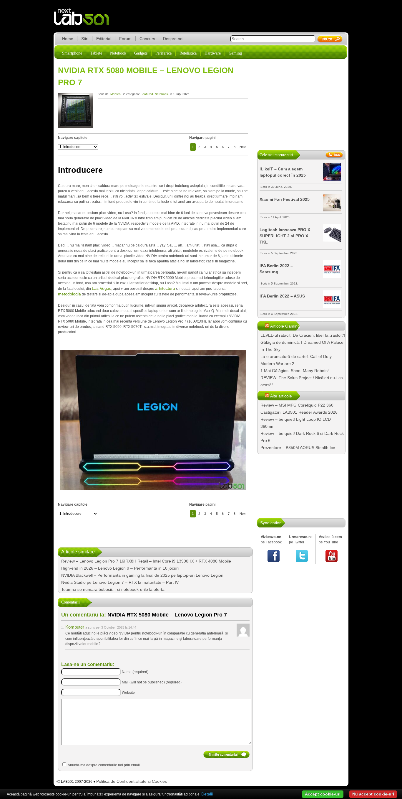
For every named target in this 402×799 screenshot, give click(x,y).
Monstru (115, 94)
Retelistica (188, 53)
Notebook (118, 53)
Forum (125, 38)
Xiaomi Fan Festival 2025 (285, 199)
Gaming (235, 53)
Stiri (84, 38)
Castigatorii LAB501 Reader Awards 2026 (299, 412)
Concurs (147, 38)
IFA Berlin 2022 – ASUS (282, 296)
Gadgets (140, 53)
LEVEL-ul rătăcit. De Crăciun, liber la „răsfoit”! (302, 335)
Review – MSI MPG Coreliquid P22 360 (296, 405)
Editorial (103, 38)
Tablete (96, 53)
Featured (147, 94)
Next (243, 147)
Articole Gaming (285, 326)
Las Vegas (101, 288)
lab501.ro (84, 20)
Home (67, 38)
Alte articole (281, 396)
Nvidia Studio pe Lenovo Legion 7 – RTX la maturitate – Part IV (120, 582)
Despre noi (173, 38)
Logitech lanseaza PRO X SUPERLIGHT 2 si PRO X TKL (285, 235)
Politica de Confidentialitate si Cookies (131, 781)
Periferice (163, 53)
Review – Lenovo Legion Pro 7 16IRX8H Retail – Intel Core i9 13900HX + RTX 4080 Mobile (146, 561)
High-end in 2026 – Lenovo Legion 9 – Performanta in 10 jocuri (120, 568)
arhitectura (165, 288)
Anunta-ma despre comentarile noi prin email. (104, 765)
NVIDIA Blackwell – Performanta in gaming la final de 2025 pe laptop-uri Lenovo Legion (142, 575)
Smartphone (72, 53)
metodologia (69, 294)
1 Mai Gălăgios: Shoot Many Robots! (294, 370)
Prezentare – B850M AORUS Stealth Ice (297, 447)
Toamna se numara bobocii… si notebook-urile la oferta (113, 589)
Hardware (213, 53)
